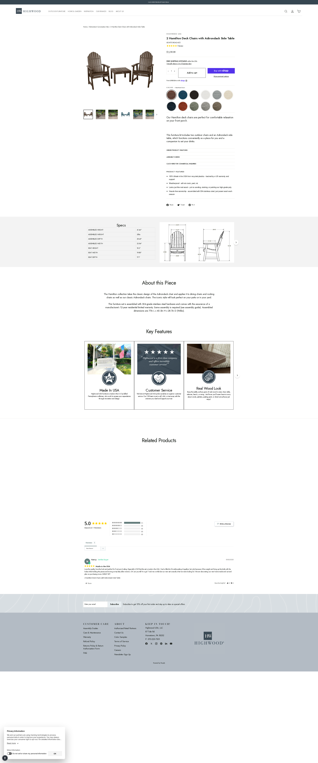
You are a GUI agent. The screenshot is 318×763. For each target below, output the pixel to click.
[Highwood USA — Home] (28, 11)
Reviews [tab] (89, 542)
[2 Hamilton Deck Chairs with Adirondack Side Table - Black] (91, 482)
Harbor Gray (206, 106)
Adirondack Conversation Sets (99, 27)
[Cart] (299, 11)
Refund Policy (89, 641)
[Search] (286, 11)
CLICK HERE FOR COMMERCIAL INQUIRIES (181, 164)
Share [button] (89, 583)
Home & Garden (74, 11)
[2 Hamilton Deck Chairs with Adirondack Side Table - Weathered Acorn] (85, 482)
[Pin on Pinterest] (161, 643)
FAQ (85, 652)
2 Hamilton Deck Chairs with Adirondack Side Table (102, 578)
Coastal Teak (217, 95)
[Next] (236, 242)
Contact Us (118, 632)
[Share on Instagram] (156, 643)
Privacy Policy (120, 645)
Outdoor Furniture (56, 11)
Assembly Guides (90, 628)
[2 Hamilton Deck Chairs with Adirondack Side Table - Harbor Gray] (113, 482)
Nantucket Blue (183, 95)
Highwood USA (174, 34)
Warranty (87, 637)
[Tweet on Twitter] (151, 643)
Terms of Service (121, 641)
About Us (120, 11)
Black (194, 95)
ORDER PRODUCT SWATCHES (176, 150)
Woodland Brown (217, 106)
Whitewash (228, 95)
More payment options (221, 76)
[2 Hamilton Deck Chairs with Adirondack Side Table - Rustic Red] (106, 482)
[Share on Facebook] (146, 643)
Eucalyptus (194, 106)
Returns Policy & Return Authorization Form (93, 647)
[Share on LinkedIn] (166, 643)
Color (175, 88)
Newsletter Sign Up (122, 654)
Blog (111, 11)
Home (85, 27)
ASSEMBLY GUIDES (173, 157)
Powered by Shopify (159, 663)
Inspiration (89, 11)
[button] (228, 583)
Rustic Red (183, 106)
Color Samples (120, 637)
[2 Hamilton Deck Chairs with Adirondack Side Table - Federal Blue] (103, 482)
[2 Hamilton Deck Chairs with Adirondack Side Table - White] (94, 482)
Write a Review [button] (225, 524)
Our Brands (101, 11)
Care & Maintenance (92, 632)
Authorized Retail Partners (125, 628)
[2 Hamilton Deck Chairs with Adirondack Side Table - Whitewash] (100, 482)
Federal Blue (171, 106)
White (206, 95)
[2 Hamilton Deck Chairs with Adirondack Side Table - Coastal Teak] (97, 482)
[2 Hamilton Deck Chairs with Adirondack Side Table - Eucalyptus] (110, 482)
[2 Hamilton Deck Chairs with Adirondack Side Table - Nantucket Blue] (88, 482)
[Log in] (292, 11)
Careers (117, 650)
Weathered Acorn (171, 95)
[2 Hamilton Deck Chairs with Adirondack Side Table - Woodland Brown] (116, 482)
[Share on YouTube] (171, 643)
